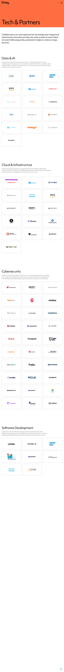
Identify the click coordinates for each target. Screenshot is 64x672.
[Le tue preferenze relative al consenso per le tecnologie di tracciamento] (61, 669)
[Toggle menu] (61, 3)
